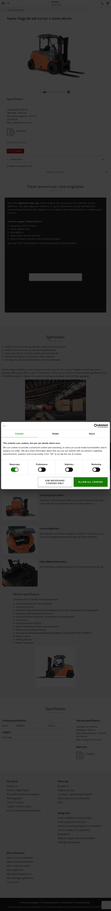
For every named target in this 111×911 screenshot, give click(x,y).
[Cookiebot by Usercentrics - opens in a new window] (96, 426)
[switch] (38, 469)
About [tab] (92, 433)
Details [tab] (55, 433)
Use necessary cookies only (55, 481)
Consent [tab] (19, 433)
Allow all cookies (90, 482)
